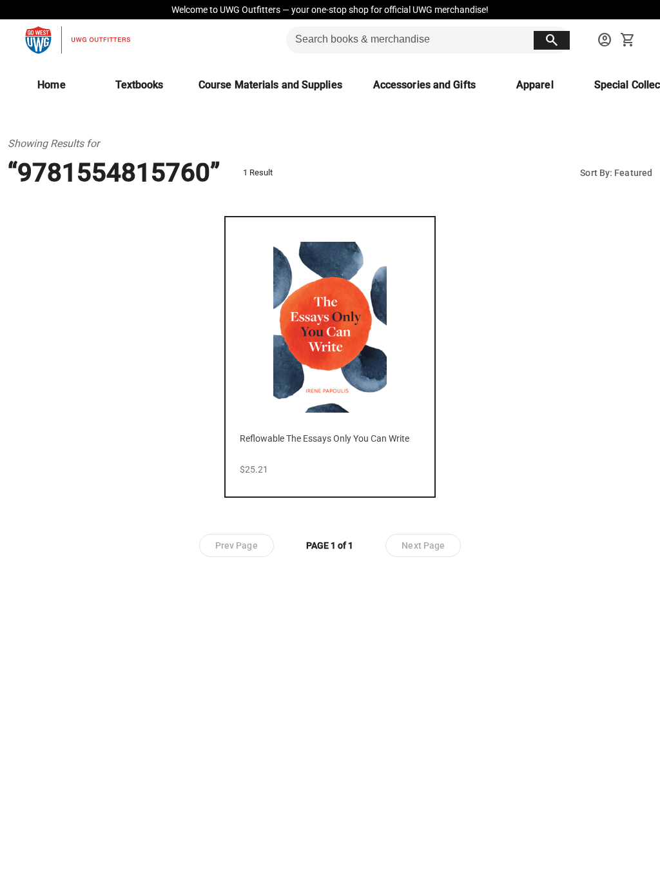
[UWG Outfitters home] (77, 40)
